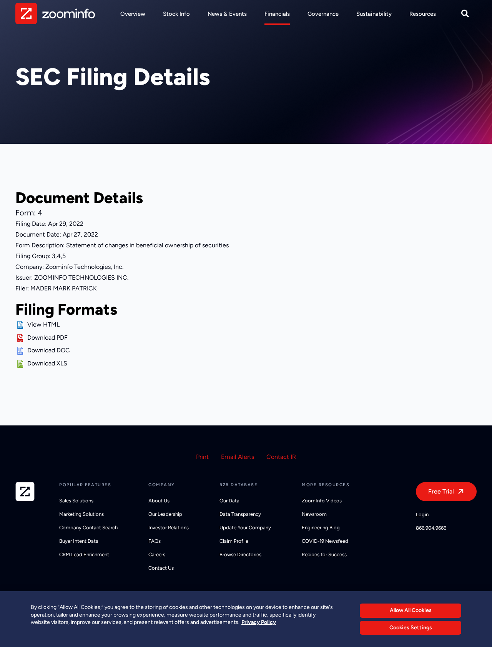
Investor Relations (168, 527)
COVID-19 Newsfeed (325, 541)
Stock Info (176, 13)
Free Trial (441, 491)
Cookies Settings (410, 627)
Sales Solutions (76, 501)
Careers (156, 554)
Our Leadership (165, 514)
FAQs (154, 541)
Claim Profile (233, 541)
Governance (323, 13)
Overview (132, 13)
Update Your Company (245, 527)
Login (422, 514)
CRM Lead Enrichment (84, 554)
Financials (277, 13)
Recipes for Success (324, 554)
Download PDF (47, 337)
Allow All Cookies (411, 610)
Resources (422, 13)
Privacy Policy (258, 622)
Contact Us (161, 568)
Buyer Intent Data (78, 541)
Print (202, 456)
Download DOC (48, 350)
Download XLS (47, 363)
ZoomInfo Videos (322, 501)
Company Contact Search (88, 527)
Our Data (229, 501)
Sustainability (374, 13)
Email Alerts (237, 456)
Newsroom (314, 514)
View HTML (43, 324)
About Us (159, 501)
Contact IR (281, 456)
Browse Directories (240, 554)
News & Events (227, 13)
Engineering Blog (321, 527)
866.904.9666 (431, 528)
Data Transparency (240, 514)
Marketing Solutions (81, 514)
